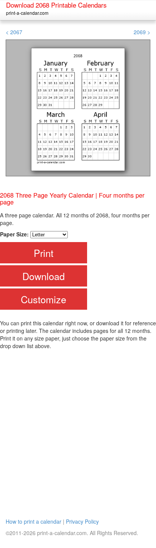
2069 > (142, 32)
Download (43, 276)
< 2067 (14, 32)
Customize (43, 299)
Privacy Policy (82, 521)
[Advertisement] (78, 431)
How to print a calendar (33, 521)
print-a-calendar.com (27, 13)
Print (43, 253)
